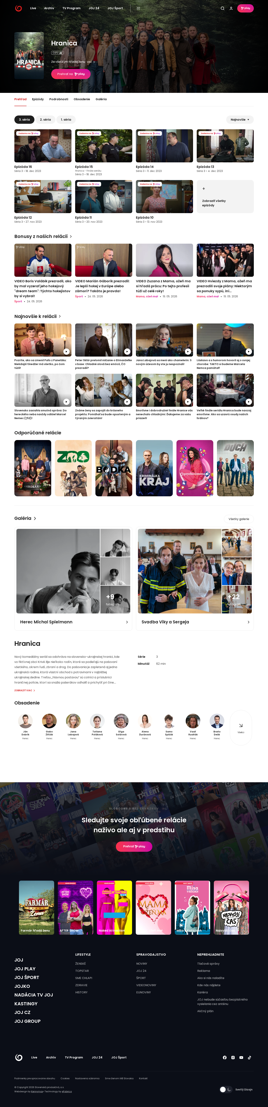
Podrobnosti (58, 99)
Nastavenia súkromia (87, 1078)
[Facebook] (225, 1057)
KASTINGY (26, 1004)
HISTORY (81, 992)
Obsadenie (82, 99)
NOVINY (141, 964)
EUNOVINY (143, 992)
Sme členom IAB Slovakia (119, 1078)
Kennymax (37, 1091)
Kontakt (143, 1078)
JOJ (18, 960)
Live (33, 8)
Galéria (101, 99)
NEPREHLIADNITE (210, 954)
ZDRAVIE (81, 985)
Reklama (203, 971)
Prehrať (128, 846)
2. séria (45, 120)
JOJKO (22, 986)
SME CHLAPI (83, 978)
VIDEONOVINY (146, 985)
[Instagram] (233, 1057)
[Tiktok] (250, 1057)
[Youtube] (241, 1057)
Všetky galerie (239, 519)
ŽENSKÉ (80, 964)
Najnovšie (238, 120)
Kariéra (202, 992)
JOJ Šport (115, 8)
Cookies (65, 1078)
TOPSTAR (82, 971)
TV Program (71, 8)
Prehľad (20, 99)
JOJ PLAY (25, 969)
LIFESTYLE (83, 954)
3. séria (24, 120)
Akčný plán (205, 1011)
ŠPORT (141, 978)
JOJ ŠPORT (26, 977)
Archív (49, 8)
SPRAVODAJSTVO (151, 954)
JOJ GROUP (27, 1021)
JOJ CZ (22, 1012)
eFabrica (67, 1091)
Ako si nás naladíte (210, 978)
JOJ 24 (94, 8)
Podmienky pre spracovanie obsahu (34, 1078)
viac (89, 61)
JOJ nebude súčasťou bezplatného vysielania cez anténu (222, 1001)
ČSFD (55, 52)
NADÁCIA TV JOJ (33, 995)
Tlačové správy (208, 964)
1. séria (66, 120)
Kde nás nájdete (208, 985)
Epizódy (38, 99)
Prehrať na (65, 74)
